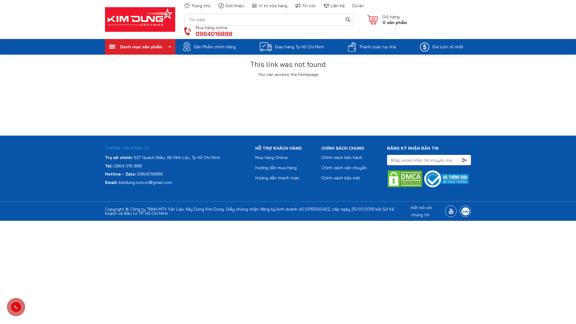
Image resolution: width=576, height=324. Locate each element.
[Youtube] (451, 211)
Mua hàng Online (271, 157)
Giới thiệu (234, 5)
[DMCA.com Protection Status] (405, 178)
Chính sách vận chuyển (344, 167)
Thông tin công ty (127, 148)
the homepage (304, 74)
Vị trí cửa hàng (273, 5)
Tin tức (309, 5)
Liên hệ (338, 5)
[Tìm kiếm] (347, 19)
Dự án (358, 5)
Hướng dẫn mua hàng (276, 167)
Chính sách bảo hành (341, 157)
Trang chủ (201, 5)
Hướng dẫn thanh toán (277, 178)
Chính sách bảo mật (340, 178)
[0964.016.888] (16, 307)
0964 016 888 (128, 166)
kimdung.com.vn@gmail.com (145, 182)
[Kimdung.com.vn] (140, 19)
